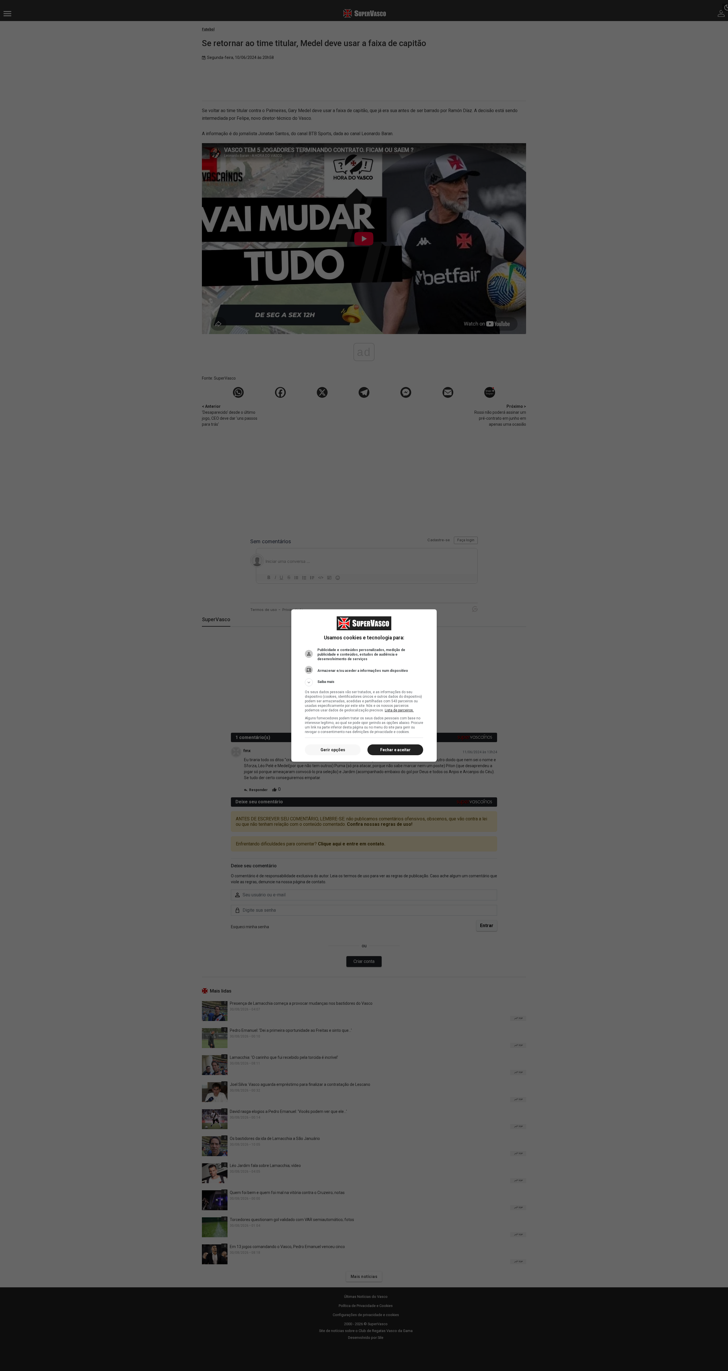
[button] (364, 682)
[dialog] (364, 685)
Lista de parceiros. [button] (399, 710)
